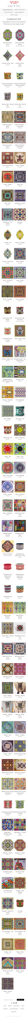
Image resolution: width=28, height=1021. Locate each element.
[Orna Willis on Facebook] (12, 1003)
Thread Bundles (8, 12)
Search (10, 1005)
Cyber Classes (14, 14)
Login (5, 1005)
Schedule (5, 1008)
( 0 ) (19, 6)
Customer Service (14, 1008)
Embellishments (19, 12)
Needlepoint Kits (8, 9)
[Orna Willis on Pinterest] (14, 1003)
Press (23, 1005)
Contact (22, 1008)
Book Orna (13, 1011)
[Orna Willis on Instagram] (16, 1003)
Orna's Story (16, 1005)
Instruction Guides (19, 9)
